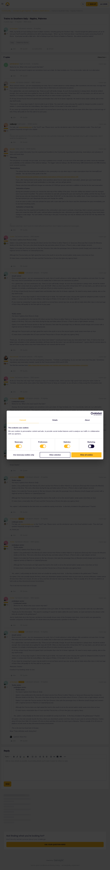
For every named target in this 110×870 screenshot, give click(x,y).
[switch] (43, 446)
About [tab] (87, 420)
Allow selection (55, 455)
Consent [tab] (23, 420)
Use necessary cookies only (23, 455)
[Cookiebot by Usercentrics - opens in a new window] (92, 413)
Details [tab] (55, 420)
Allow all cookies (86, 455)
